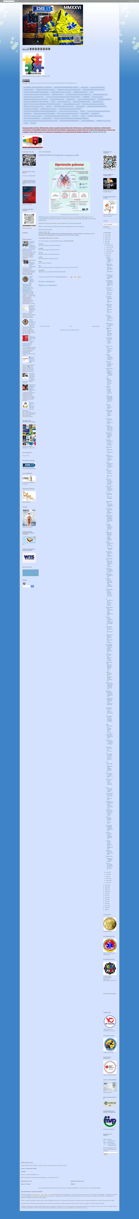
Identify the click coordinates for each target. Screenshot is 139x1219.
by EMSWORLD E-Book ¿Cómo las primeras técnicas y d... (109, 756)
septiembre (109, 251)
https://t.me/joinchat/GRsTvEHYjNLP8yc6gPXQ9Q (54, 271)
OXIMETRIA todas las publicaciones (48, 108)
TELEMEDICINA (95, 113)
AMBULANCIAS (84, 87)
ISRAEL (53, 101)
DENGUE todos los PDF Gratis (100, 94)
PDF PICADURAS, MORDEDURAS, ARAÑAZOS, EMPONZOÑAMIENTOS (40, 111)
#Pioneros (81, 226)
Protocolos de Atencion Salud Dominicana (68, 111)
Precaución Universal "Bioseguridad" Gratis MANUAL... (109, 481)
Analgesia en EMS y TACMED (97, 87)
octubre (108, 249)
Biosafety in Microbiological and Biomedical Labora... (109, 458)
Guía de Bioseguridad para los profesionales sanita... (109, 465)
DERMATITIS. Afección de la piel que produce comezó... (109, 812)
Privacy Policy (26, 455)
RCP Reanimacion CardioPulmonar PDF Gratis (67, 113)
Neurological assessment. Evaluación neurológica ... (109, 742)
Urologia (26, 123)
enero (107, 882)
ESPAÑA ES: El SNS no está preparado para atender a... (109, 711)
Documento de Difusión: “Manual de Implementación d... (109, 489)
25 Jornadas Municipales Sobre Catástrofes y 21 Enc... (109, 554)
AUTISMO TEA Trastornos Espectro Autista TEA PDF (69, 89)
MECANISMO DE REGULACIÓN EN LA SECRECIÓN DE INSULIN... (109, 562)
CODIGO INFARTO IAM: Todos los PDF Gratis (61, 92)
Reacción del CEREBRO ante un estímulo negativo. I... (109, 341)
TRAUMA (83, 116)
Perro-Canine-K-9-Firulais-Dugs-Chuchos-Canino (98, 111)
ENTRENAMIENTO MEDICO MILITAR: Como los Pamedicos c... (109, 593)
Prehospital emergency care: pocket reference (32, 375)
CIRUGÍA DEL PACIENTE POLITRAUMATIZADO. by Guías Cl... (109, 399)
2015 (106, 897)
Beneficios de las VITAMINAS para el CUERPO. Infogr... (109, 349)
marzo (107, 878)
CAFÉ (91, 92)
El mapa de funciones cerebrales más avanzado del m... (109, 299)
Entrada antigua (95, 326)
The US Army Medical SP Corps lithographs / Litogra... (109, 511)
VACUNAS (33, 123)
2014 (106, 899)
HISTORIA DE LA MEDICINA (104, 99)
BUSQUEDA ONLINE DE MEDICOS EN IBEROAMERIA (36, 92)
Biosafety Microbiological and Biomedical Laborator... (109, 442)
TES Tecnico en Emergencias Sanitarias (33, 116)
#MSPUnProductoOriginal (45, 229)
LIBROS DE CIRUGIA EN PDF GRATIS (81, 101)
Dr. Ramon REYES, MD (98, 132)
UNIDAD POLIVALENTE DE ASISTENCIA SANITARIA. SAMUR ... (109, 545)
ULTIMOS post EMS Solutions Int (95, 116)
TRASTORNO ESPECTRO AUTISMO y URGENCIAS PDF (57, 116)
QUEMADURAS (27, 113)
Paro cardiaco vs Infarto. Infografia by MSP (109, 775)
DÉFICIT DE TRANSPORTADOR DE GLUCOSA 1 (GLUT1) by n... (109, 686)
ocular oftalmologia (80, 106)
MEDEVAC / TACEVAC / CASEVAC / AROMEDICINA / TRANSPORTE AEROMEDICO (42, 104)
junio (107, 872)
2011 (106, 905)
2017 (106, 893)
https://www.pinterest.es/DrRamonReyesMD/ (49, 254)
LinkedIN (23, 1171)
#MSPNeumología (43, 217)
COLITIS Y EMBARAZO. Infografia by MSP (109, 570)
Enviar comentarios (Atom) (73, 330)
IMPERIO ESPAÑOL (47, 118)
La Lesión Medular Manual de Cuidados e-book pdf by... (109, 527)
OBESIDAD (48, 106)
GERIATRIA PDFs (71, 99)
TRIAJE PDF (75, 116)
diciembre (108, 245)
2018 (106, 891)
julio (107, 255)
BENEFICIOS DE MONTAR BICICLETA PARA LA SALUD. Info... (109, 666)
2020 (106, 887)
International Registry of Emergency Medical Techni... (109, 435)
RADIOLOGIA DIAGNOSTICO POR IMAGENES (44, 113)
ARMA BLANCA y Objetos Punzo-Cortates (45, 89)
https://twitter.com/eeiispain (45, 263)
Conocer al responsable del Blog (28, 1168)
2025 (106, 237)
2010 (106, 907)
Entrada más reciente (45, 326)
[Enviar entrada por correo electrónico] (71, 276)
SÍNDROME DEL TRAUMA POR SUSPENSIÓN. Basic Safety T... (109, 332)
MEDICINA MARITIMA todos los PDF (71, 104)
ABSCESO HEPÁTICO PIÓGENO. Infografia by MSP (109, 694)
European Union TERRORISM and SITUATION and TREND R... (109, 620)
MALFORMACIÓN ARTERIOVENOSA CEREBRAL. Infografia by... (109, 372)
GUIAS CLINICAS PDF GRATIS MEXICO (86, 99)
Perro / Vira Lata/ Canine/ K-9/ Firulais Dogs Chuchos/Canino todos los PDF (40, 120)
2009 (106, 909)
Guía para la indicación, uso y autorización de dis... (109, 421)
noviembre (108, 247)
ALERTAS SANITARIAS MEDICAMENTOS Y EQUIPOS (66, 87)
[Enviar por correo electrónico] (74, 277)
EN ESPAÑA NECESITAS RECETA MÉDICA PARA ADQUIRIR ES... (109, 648)
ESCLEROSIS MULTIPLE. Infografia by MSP (109, 736)
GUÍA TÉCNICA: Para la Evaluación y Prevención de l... (109, 473)
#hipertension (54, 217)
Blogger (98, 1188)
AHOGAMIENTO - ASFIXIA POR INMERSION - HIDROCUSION (37, 87)
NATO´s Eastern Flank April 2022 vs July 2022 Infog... (109, 381)
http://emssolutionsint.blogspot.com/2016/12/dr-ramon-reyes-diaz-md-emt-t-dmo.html (58, 267)
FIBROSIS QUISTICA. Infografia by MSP (109, 852)
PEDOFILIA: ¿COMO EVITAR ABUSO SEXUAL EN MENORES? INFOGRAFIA (71, 118)
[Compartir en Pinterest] (80, 277)
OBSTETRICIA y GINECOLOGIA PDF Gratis (63, 106)
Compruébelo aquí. (112, 1145)
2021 (106, 885)
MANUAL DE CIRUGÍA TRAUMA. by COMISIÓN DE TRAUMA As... (109, 309)
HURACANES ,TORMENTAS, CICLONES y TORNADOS (36, 101)
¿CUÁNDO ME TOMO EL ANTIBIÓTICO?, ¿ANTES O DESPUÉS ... (109, 702)
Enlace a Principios (26, 1184)
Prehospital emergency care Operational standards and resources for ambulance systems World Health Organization (29, 246)
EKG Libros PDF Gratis (97, 97)
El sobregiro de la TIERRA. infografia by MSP (109, 276)
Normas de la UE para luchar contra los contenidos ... (109, 782)
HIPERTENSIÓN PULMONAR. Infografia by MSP (109, 504)
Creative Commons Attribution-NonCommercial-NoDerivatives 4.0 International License (56, 83)
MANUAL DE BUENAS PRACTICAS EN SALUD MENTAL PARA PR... (109, 536)
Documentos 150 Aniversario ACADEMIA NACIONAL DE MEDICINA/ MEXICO (63, 97)
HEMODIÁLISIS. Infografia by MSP (109, 325)
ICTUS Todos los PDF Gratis (64, 101)
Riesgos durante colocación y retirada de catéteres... (109, 357)
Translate (109, 228)
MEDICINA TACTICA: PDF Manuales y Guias (33, 106)
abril (107, 876)
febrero (108, 880)
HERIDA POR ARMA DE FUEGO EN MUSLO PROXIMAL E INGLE (32, 388)
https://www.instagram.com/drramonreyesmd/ (49, 249)
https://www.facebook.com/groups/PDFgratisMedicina (51, 241)
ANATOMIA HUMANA (28, 89)
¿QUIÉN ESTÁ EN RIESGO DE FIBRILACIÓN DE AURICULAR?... (109, 677)
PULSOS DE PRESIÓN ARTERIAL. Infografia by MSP (109, 828)
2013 (106, 901)
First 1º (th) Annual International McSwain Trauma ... (109, 364)
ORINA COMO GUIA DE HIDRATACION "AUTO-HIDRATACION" (109, 519)
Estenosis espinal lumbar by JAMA (109, 406)
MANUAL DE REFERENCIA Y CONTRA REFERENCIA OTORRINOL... (109, 269)
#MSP (40, 226)
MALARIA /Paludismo (97, 101)
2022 (106, 243)
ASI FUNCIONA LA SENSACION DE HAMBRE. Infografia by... (109, 767)
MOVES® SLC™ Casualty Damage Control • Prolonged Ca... (109, 390)
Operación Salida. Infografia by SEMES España (109, 259)
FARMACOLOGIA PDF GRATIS (57, 99)
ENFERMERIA (86, 97)
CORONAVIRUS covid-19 (57, 94)
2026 (106, 235)
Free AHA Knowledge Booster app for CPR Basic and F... (109, 866)
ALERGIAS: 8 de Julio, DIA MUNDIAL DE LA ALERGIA (109, 657)
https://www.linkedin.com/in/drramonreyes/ (48, 258)
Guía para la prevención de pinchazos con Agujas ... (109, 496)
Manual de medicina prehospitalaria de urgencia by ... (109, 318)
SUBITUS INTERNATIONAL (88, 120)
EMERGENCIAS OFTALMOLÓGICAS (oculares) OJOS (36, 99)
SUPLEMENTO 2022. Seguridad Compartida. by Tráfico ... (109, 719)
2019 (106, 889)
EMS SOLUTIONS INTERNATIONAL (32, 118)
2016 (106, 895)
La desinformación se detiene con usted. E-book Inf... (109, 602)
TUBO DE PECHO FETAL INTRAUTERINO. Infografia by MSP (109, 844)
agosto (108, 253)
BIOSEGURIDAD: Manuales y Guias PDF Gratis (93, 89)
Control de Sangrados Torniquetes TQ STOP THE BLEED (36, 94)
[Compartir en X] (77, 277)
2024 (106, 239)
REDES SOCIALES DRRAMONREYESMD (69, 120)
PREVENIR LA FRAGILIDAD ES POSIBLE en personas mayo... (109, 805)
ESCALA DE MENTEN (32, 306)
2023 (106, 241)
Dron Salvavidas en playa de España (109, 789)
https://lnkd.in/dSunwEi (75, 223)
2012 (106, 903)
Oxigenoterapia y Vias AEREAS (31, 108)
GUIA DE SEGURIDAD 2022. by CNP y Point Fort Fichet (109, 428)
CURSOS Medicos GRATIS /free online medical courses (78, 94)
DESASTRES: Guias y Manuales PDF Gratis (33, 97)
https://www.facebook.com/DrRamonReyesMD (49, 245)
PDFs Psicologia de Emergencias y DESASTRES (70, 108)
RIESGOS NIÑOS (85, 113)
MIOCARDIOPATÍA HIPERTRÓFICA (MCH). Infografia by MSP (109, 611)
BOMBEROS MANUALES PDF (80, 92)
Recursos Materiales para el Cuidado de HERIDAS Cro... (109, 835)
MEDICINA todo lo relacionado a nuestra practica (93, 104)
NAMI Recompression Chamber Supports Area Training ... (109, 728)
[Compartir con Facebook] (78, 277)
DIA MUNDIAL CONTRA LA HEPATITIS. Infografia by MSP (109, 283)
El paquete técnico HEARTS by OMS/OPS (97, 106)
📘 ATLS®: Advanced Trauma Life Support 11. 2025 (32, 360)
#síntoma (45, 218)
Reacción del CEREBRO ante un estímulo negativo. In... (109, 413)
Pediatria (82, 111)
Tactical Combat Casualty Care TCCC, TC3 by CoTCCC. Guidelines (32, 322)
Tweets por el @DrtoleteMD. (29, 175)
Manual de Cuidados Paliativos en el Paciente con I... (109, 820)
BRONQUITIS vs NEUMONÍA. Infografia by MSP (109, 859)
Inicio (71, 326)
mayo (107, 874)
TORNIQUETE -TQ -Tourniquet (103, 120)
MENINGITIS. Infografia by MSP (109, 575)
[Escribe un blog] (75, 277)
